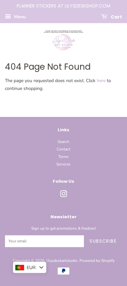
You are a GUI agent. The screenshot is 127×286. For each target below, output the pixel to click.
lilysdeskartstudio (62, 260)
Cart (116, 16)
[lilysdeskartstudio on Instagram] (63, 195)
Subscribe (103, 241)
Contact (63, 149)
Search (63, 141)
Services (63, 164)
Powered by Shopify (97, 260)
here (101, 81)
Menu (19, 17)
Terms (63, 156)
